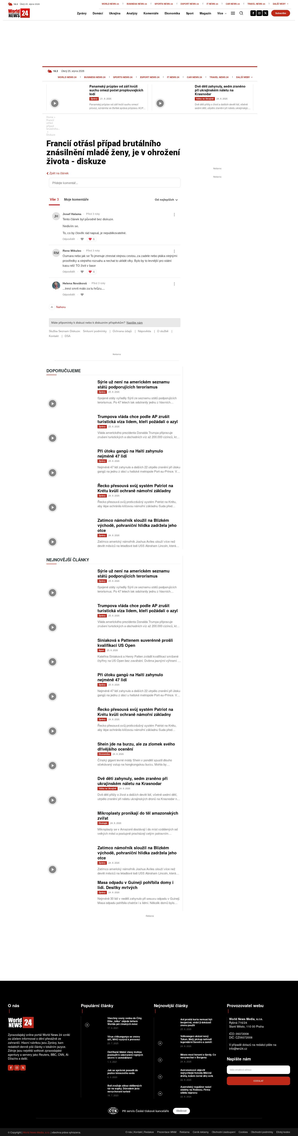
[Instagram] (259, 13)
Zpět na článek (59, 173)
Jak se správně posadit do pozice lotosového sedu (122, 1071)
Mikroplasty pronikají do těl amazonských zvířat (138, 815)
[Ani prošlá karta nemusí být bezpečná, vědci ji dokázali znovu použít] (166, 1023)
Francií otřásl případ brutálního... (53, 124)
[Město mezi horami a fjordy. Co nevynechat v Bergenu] (166, 1057)
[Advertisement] (217, 209)
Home (49, 117)
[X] (265, 13)
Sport (101, 650)
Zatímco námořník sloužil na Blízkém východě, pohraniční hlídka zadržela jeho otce (137, 525)
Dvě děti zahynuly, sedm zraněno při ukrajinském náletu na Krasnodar (220, 90)
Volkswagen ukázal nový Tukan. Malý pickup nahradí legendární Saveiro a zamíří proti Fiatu (196, 1040)
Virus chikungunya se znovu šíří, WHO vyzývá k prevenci (123, 1038)
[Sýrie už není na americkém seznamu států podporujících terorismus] (69, 394)
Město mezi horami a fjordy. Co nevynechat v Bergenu (198, 1056)
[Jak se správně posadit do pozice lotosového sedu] (93, 1073)
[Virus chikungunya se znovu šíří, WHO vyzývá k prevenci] (93, 1039)
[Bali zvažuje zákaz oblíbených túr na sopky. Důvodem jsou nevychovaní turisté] (93, 1090)
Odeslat (258, 1080)
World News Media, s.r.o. (36, 1132)
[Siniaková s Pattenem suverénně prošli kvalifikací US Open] (69, 653)
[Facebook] (253, 13)
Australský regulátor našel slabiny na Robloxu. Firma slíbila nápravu (195, 1089)
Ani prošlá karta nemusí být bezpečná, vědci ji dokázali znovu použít (196, 1022)
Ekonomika (104, 754)
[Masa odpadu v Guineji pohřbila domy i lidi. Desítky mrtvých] (69, 895)
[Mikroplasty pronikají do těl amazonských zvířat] (69, 825)
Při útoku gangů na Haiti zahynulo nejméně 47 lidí (130, 453)
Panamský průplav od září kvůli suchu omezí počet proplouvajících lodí (116, 90)
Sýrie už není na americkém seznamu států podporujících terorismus (133, 384)
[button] (241, 13)
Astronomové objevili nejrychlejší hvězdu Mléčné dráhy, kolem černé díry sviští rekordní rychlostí (197, 1074)
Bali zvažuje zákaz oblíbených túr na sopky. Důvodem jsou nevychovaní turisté (124, 1088)
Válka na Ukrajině (205, 98)
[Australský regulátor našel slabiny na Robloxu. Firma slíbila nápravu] (166, 1091)
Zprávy (94, 98)
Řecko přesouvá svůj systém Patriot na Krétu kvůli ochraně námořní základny (135, 487)
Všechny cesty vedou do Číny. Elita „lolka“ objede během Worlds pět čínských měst (124, 1021)
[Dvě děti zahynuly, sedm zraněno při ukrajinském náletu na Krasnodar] (173, 96)
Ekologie (103, 823)
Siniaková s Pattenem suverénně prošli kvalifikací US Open (135, 642)
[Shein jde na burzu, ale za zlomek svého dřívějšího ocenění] (69, 756)
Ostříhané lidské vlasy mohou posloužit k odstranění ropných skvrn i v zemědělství (125, 1055)
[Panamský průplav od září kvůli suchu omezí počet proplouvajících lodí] (68, 96)
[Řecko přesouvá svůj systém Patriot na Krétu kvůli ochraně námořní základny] (69, 498)
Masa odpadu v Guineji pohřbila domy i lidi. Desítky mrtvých (136, 884)
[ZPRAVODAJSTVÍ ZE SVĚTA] (14, 13)
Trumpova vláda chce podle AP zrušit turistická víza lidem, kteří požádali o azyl (138, 418)
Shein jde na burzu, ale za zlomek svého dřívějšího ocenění (136, 746)
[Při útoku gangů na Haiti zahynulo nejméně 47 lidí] (69, 463)
